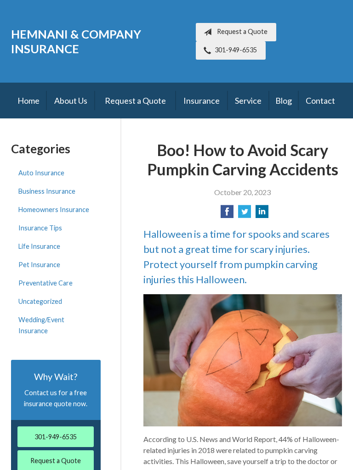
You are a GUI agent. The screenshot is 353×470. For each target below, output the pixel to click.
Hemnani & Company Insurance (76, 41)
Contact (320, 100)
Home (28, 100)
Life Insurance (39, 246)
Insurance (201, 100)
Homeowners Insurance (53, 209)
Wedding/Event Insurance (41, 325)
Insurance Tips (40, 228)
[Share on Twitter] (244, 214)
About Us (70, 100)
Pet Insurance (39, 265)
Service (248, 100)
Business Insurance (46, 191)
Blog (283, 100)
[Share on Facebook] (227, 214)
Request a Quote (242, 31)
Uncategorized (40, 301)
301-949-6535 (236, 50)
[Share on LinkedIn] (262, 214)
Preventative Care (45, 283)
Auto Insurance (41, 173)
